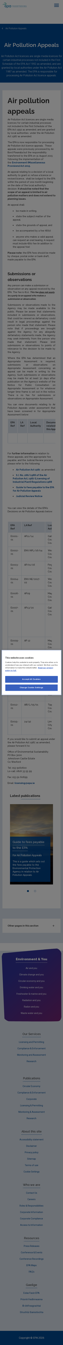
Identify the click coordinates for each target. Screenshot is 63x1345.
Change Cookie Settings (31, 687)
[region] (32, 672)
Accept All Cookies (31, 679)
